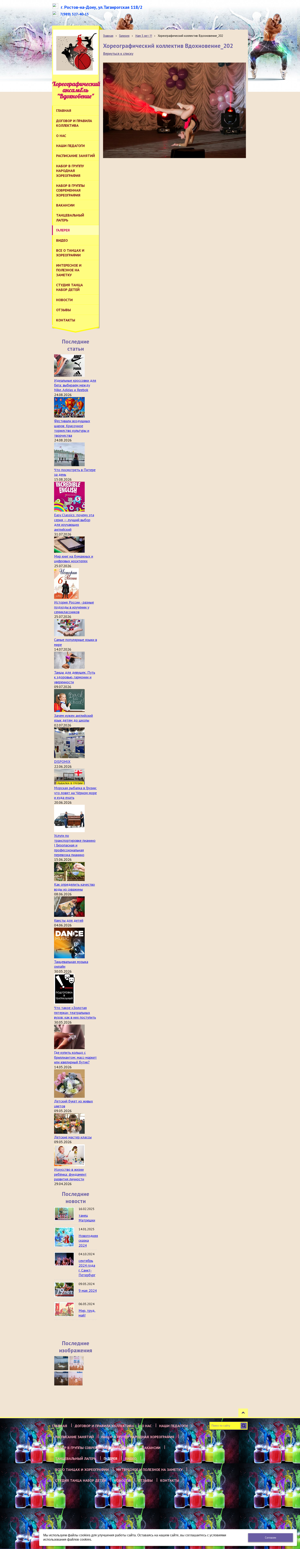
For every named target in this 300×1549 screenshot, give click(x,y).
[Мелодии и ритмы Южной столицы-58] (61, 1378)
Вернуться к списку (118, 53)
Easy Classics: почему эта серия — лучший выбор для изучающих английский (74, 522)
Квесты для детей (68, 920)
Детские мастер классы (73, 1137)
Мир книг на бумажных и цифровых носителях (73, 558)
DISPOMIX (62, 761)
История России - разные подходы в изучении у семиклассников (74, 607)
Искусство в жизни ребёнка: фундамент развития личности (70, 1174)
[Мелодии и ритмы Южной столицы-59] (76, 1363)
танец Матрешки (87, 1217)
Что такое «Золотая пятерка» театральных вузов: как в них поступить (75, 1012)
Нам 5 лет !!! (143, 36)
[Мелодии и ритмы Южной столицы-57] (75, 1378)
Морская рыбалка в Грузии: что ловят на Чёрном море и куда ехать (75, 793)
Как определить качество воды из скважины (74, 886)
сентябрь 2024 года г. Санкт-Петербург (87, 1267)
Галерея (124, 36)
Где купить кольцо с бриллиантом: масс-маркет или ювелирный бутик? (75, 1057)
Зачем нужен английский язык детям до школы (73, 718)
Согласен (270, 1537)
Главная (108, 36)
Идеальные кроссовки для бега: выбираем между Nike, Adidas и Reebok (75, 385)
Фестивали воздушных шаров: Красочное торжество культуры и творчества (72, 428)
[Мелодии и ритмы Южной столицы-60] (61, 1363)
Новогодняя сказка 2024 (88, 1240)
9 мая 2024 (88, 1290)
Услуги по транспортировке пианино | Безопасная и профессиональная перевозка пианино (75, 845)
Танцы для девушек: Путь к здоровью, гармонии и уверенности (74, 677)
